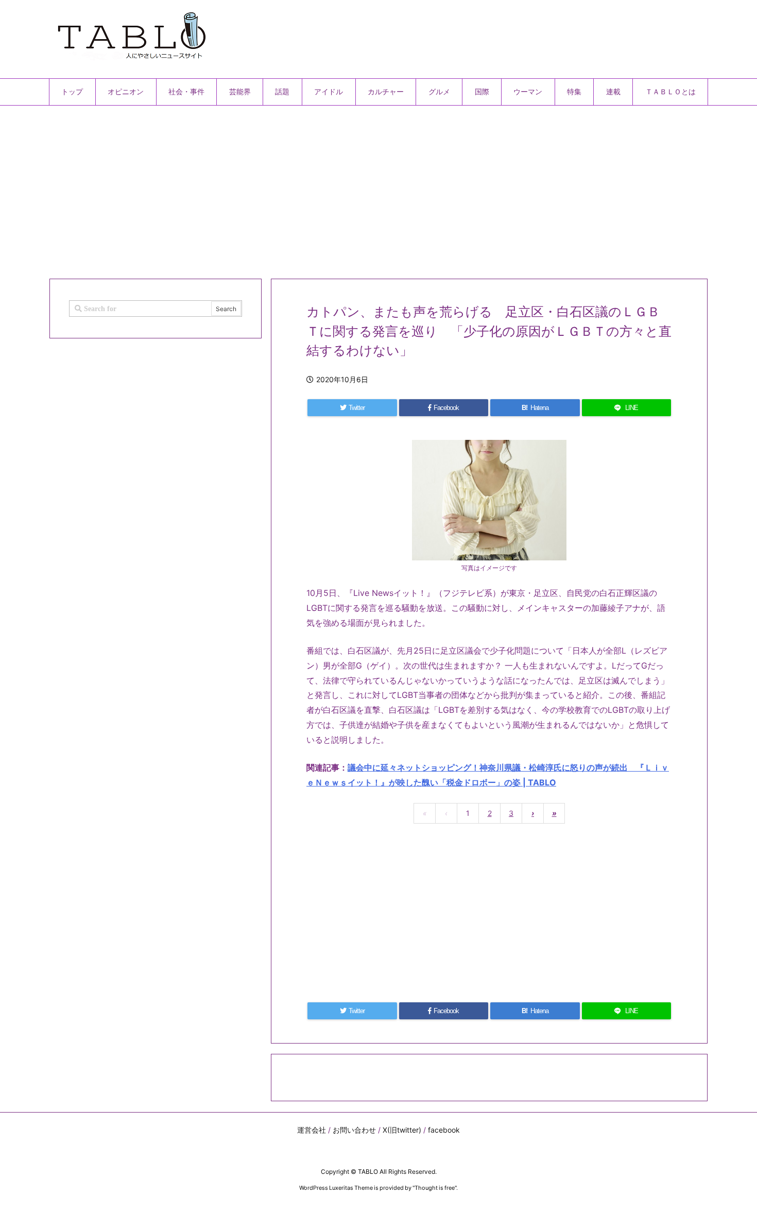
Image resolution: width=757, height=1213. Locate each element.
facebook (444, 1129)
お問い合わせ (354, 1129)
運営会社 (311, 1129)
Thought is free (435, 1187)
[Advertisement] (358, 188)
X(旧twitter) (402, 1129)
